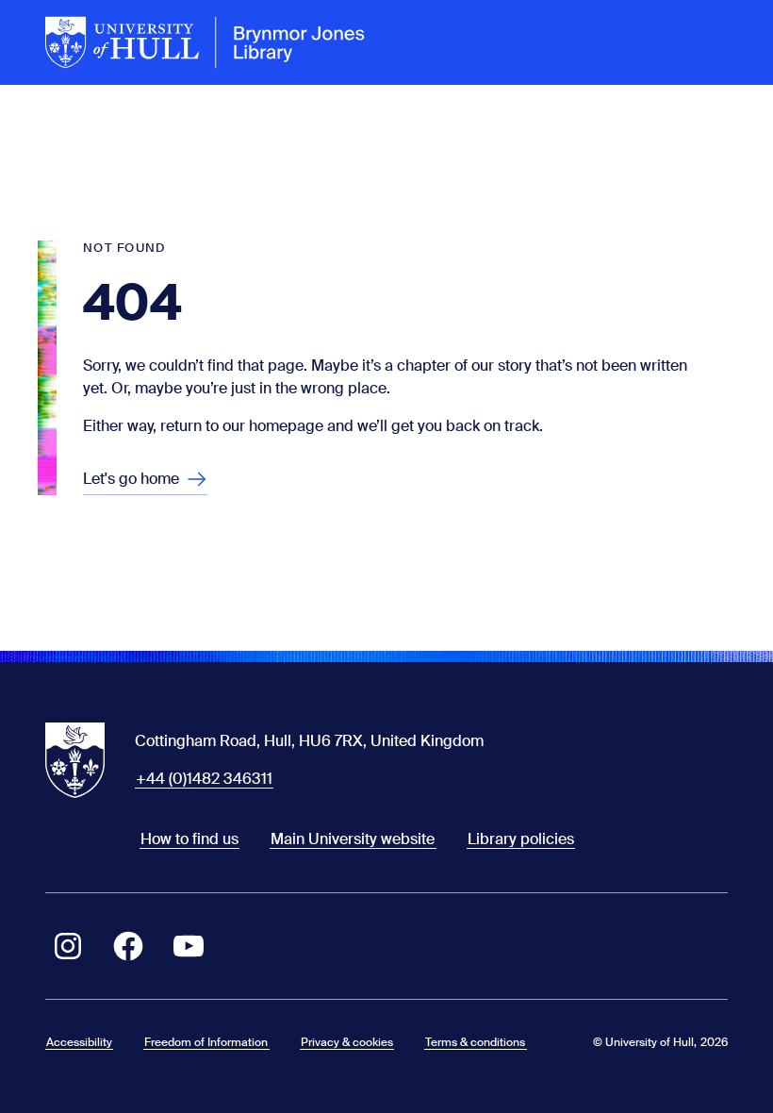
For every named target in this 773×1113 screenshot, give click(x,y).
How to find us (189, 839)
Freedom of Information (206, 1042)
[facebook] (128, 946)
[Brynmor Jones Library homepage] (205, 42)
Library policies (521, 839)
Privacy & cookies (347, 1042)
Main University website (353, 839)
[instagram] (67, 946)
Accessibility (79, 1042)
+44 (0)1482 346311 (204, 779)
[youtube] (188, 946)
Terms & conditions (475, 1042)
